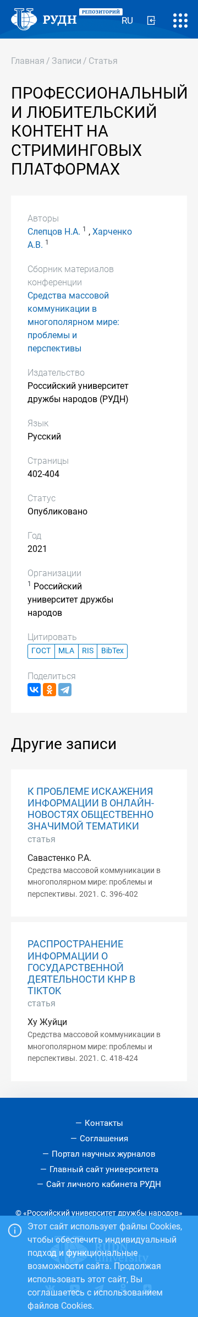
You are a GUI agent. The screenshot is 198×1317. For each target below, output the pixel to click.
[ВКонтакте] (34, 689)
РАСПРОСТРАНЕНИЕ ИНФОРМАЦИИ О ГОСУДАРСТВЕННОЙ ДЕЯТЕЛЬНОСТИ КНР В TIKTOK (81, 967)
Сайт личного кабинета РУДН (103, 1184)
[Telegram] (65, 689)
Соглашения (104, 1138)
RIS (88, 650)
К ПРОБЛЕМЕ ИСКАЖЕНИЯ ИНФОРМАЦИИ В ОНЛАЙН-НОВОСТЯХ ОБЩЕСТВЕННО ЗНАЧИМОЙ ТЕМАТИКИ (91, 809)
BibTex (112, 650)
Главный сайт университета (104, 1169)
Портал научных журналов (104, 1154)
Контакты (104, 1123)
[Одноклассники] (49, 689)
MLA (66, 650)
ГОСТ (41, 650)
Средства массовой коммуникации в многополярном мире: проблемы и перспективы (73, 322)
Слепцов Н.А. (54, 231)
